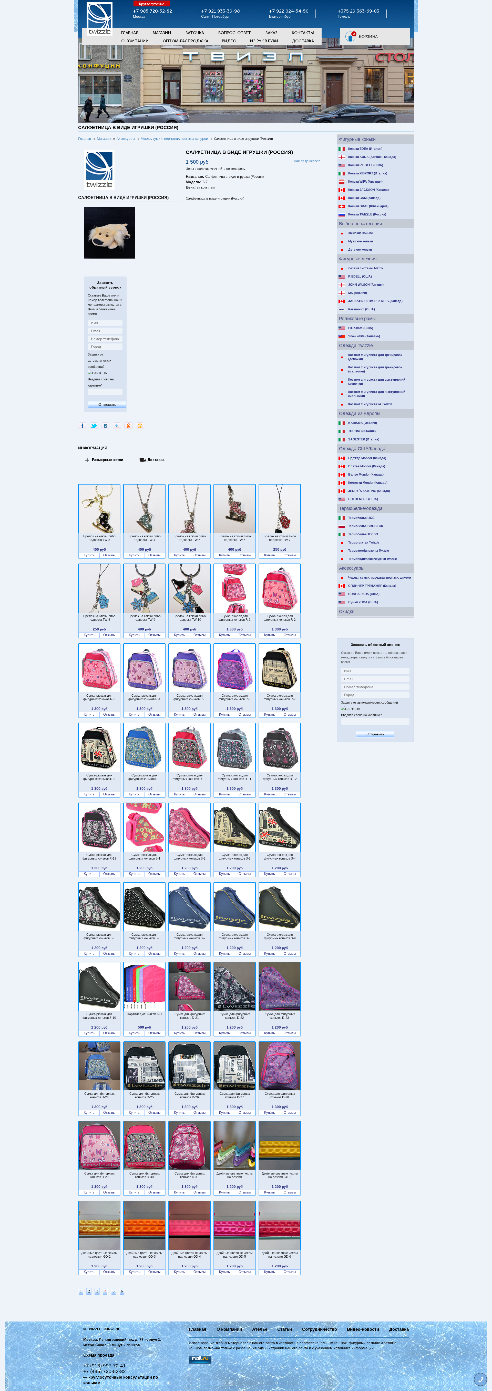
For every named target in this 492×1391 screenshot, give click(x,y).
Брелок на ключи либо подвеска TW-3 (99, 538)
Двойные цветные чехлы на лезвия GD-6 (280, 1254)
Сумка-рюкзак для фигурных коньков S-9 (280, 936)
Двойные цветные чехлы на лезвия (235, 1175)
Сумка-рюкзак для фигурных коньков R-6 (235, 697)
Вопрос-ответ (234, 32)
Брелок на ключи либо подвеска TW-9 (144, 617)
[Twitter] (94, 425)
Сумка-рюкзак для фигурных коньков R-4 (144, 697)
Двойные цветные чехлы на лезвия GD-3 (144, 1254)
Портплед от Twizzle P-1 (144, 1014)
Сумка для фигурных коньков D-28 (280, 1095)
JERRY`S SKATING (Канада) (369, 491)
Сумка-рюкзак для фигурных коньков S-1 (144, 856)
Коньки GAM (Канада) (364, 198)
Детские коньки (360, 249)
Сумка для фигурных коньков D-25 (144, 1095)
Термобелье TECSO (363, 534)
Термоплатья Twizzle (363, 542)
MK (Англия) (357, 293)
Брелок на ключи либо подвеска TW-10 (189, 617)
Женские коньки (360, 233)
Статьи (284, 1329)
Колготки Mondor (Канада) (367, 483)
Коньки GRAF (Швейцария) (368, 206)
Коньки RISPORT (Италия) (367, 173)
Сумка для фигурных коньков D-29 (99, 1175)
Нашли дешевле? (307, 161)
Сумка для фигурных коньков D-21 (190, 1016)
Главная (129, 32)
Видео (229, 40)
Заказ (271, 32)
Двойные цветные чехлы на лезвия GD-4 (189, 1254)
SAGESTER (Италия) (363, 439)
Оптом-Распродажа (185, 40)
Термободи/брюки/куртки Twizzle (372, 559)
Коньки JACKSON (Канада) (368, 190)
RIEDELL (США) (360, 276)
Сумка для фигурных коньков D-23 (280, 1016)
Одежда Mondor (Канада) (367, 458)
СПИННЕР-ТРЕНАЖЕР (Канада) (372, 586)
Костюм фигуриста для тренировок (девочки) (375, 357)
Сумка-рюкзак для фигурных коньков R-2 (280, 617)
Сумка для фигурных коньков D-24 (99, 1095)
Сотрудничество (319, 1329)
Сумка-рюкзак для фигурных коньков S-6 (144, 936)
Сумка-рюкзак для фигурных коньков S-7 (190, 936)
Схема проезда (98, 1355)
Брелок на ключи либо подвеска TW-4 (144, 538)
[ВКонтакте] (105, 425)
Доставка (303, 40)
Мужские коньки (360, 241)
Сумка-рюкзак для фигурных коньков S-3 (235, 856)
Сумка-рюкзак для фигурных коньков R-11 (234, 777)
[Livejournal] (117, 425)
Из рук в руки (264, 40)
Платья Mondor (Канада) (366, 466)
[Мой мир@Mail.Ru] (140, 425)
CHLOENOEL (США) (363, 499)
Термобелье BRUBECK (365, 526)
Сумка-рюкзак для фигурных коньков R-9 (144, 777)
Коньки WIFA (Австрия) (365, 181)
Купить (89, 555)
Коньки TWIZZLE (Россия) (367, 214)
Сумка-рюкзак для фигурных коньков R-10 (190, 777)
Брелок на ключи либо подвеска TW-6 (235, 538)
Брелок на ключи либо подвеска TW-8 (99, 617)
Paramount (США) (361, 309)
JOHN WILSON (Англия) (366, 285)
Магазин (162, 32)
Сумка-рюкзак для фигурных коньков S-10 (99, 1016)
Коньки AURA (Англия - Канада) (372, 157)
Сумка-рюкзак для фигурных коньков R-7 (280, 697)
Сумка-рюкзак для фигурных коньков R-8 (99, 777)
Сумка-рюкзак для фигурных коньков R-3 (99, 697)
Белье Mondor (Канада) (366, 474)
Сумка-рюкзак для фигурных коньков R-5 (189, 697)
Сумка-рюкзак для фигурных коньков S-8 (235, 936)
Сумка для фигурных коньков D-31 (190, 1175)
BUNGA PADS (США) (364, 594)
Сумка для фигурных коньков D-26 (190, 1095)
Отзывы (109, 555)
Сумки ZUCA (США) (363, 602)
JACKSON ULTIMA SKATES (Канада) (375, 301)
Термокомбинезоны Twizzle (368, 551)
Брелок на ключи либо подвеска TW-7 (280, 538)
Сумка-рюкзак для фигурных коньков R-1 (235, 617)
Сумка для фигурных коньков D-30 (144, 1175)
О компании (229, 1329)
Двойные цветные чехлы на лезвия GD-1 (280, 1175)
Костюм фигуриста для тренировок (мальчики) (375, 369)
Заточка (195, 32)
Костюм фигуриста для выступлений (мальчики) (376, 394)
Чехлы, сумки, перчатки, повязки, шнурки (379, 577)
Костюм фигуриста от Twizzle (370, 404)
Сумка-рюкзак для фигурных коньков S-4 (280, 856)
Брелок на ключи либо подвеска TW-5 (189, 538)
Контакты (303, 32)
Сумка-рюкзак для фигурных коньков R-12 (280, 777)
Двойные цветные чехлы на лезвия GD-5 (235, 1254)
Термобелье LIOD (361, 518)
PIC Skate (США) (360, 328)
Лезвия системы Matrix (365, 268)
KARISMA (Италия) (362, 423)
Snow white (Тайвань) (364, 336)
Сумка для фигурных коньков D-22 (235, 1016)
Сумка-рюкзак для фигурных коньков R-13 (99, 856)
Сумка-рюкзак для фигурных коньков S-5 (99, 936)
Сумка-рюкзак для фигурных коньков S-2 (190, 856)
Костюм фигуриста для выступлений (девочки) (376, 382)
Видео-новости (363, 1329)
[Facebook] (82, 425)
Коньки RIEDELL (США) (365, 165)
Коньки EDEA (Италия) (365, 149)
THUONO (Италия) (362, 431)
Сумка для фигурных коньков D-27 (235, 1095)
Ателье (259, 1329)
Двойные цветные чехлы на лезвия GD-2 (99, 1254)
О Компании (135, 40)
